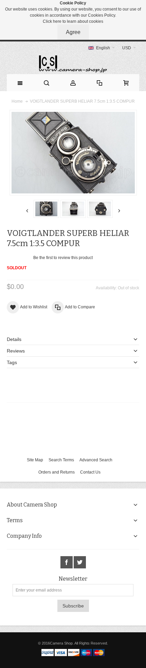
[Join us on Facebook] (67, 562)
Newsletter (73, 579)
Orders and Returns (56, 472)
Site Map (35, 460)
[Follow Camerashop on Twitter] (80, 562)
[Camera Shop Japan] (73, 63)
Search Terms (61, 460)
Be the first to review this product (63, 257)
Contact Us (90, 472)
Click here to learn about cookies (73, 21)
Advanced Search (95, 460)
